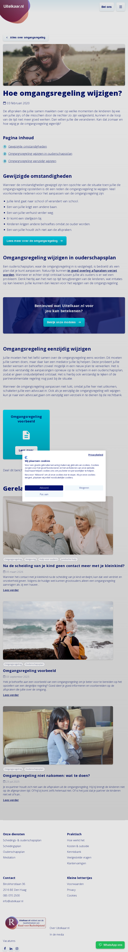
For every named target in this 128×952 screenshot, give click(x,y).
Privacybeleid (95, 454)
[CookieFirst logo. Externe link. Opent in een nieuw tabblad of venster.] (26, 457)
